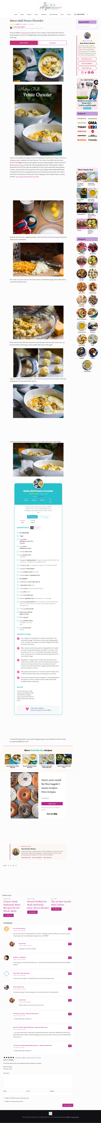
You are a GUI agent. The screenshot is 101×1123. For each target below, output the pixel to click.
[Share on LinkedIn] (13, 865)
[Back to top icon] (50, 1113)
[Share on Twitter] (11, 865)
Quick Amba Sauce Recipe (91, 200)
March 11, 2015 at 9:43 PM (19, 975)
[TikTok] (86, 72)
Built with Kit (52, 813)
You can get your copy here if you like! (27, 176)
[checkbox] (17, 532)
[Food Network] (93, 131)
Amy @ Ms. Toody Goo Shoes (21, 973)
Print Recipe (52, 43)
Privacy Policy (75, 1117)
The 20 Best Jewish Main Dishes (80, 185)
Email (28, 1091)
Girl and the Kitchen (19, 928)
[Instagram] (82, 72)
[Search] (87, 14)
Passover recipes (18, 165)
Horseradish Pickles (80, 200)
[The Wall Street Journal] (82, 122)
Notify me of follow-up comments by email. (17, 1098)
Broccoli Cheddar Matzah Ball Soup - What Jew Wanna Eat (30, 1027)
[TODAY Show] (82, 127)
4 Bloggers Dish (14, 160)
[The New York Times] (82, 118)
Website (52, 1091)
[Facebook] (92, 72)
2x (35, 527)
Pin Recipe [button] (45, 516)
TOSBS (68, 1117)
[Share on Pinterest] (16, 865)
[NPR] (93, 127)
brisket (57, 237)
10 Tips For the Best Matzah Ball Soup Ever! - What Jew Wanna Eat (32, 1045)
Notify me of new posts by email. (14, 1101)
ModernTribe (83, 49)
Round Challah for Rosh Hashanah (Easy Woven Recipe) (38, 904)
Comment (6, 1073)
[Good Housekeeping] (93, 135)
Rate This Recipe (7, 1066)
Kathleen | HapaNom (19, 957)
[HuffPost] (82, 135)
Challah (79, 230)
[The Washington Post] (93, 118)
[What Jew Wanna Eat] (50, 6)
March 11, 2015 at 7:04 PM (19, 959)
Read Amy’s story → (87, 59)
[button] (30, 494)
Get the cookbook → (87, 63)
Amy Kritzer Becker (20, 27)
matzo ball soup (25, 33)
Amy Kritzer (40, 496)
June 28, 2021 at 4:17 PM (19, 1047)
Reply (70, 928)
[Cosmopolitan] (82, 131)
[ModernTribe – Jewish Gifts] (79, 14)
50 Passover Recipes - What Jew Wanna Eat (25, 1013)
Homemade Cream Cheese (91, 184)
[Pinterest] (89, 72)
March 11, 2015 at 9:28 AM (19, 930)
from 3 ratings (25, 24)
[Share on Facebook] (8, 865)
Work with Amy (48, 857)
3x (38, 527)
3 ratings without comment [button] (32, 1057)
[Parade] (93, 139)
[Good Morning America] (93, 122)
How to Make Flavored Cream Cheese (92, 216)
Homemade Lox (81, 214)
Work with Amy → (87, 68)
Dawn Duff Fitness (18, 987)
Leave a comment (36, 710)
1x (32, 527)
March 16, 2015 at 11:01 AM (20, 989)
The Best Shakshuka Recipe (91, 232)
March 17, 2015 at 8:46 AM (25, 1002)
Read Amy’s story (26, 857)
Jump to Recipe (24, 42)
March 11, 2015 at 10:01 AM (25, 945)
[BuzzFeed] (82, 139)
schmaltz (22, 543)
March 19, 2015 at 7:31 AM (19, 1015)
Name (5, 1091)
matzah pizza (34, 442)
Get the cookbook (37, 857)
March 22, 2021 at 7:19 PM (19, 1029)
